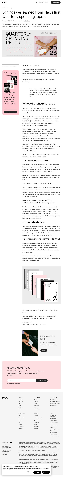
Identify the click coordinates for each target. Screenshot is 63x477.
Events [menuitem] (20, 419)
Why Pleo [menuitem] (21, 401)
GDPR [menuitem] (51, 424)
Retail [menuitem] (35, 424)
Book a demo (55, 2)
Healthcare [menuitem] (36, 422)
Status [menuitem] (20, 409)
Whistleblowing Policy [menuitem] (54, 436)
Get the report (26, 322)
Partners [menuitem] (20, 420)
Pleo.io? (46, 2)
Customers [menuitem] (21, 426)
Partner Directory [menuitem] (53, 405)
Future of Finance (7, 7)
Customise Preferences (29, 472)
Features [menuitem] (20, 399)
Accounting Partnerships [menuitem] (55, 401)
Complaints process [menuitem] (54, 422)
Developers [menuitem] (21, 428)
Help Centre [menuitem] (21, 417)
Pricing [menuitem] (20, 405)
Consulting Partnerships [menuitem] (55, 403)
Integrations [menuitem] (21, 407)
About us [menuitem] (36, 399)
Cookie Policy (36, 466)
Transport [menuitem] (36, 428)
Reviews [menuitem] (20, 424)
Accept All (37, 472)
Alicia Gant (27, 20)
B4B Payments (40, 459)
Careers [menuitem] (36, 401)
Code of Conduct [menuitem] (53, 434)
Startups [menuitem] (36, 415)
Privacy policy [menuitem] (53, 418)
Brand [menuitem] (20, 422)
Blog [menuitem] (19, 415)
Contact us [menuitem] (36, 405)
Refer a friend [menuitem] (37, 409)
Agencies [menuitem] (36, 420)
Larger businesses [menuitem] (38, 419)
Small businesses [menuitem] (38, 417)
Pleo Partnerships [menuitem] (53, 399)
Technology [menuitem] (36, 426)
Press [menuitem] (35, 403)
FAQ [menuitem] (19, 403)
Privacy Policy (30, 466)
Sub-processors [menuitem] (53, 432)
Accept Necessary (46, 472)
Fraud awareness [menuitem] (53, 420)
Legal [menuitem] (35, 407)
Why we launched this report (9, 66)
